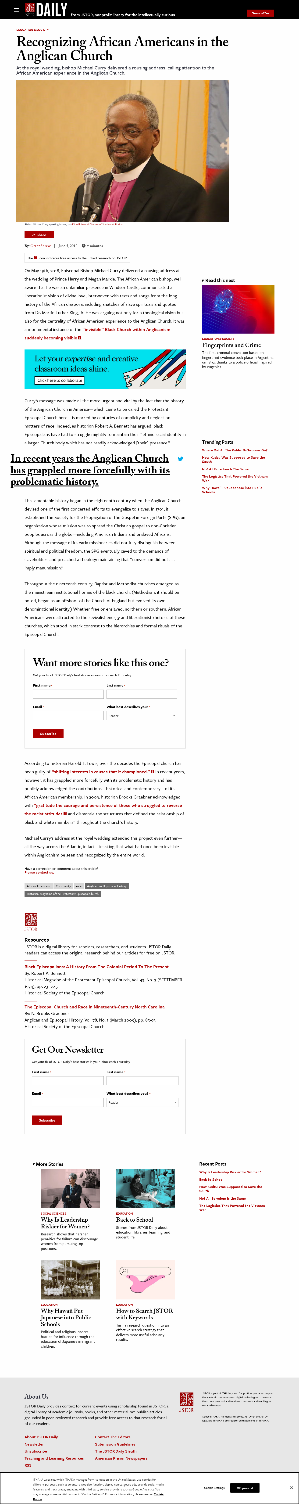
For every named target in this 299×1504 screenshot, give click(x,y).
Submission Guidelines (115, 1444)
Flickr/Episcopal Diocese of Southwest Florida (97, 224)
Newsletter (260, 12)
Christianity (63, 886)
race (79, 886)
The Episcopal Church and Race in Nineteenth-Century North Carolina (95, 1007)
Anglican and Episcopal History (107, 886)
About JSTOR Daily (41, 1437)
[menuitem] (260, 13)
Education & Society (32, 29)
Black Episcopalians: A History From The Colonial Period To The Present (97, 966)
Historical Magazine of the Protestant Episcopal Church (63, 893)
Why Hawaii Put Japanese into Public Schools (232, 489)
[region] (149, 1488)
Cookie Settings (214, 1487)
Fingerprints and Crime (231, 346)
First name (42, 685)
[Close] (291, 1487)
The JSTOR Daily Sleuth (116, 1451)
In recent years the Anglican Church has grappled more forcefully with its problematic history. (90, 471)
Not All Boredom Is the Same (225, 468)
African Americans (38, 886)
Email (38, 707)
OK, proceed (245, 1488)
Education (124, 1213)
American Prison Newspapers (121, 1458)
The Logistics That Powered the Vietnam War (235, 478)
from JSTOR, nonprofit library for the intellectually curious (123, 15)
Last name (116, 685)
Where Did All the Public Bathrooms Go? (234, 450)
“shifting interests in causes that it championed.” (101, 771)
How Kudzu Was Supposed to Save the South (233, 459)
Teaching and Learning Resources (54, 1458)
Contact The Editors (113, 1437)
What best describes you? (128, 707)
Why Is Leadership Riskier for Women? (65, 1224)
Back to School (134, 1221)
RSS (28, 1465)
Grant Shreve (40, 246)
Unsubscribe (36, 1451)
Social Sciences (53, 1213)
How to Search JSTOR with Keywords (144, 1315)
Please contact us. (39, 872)
